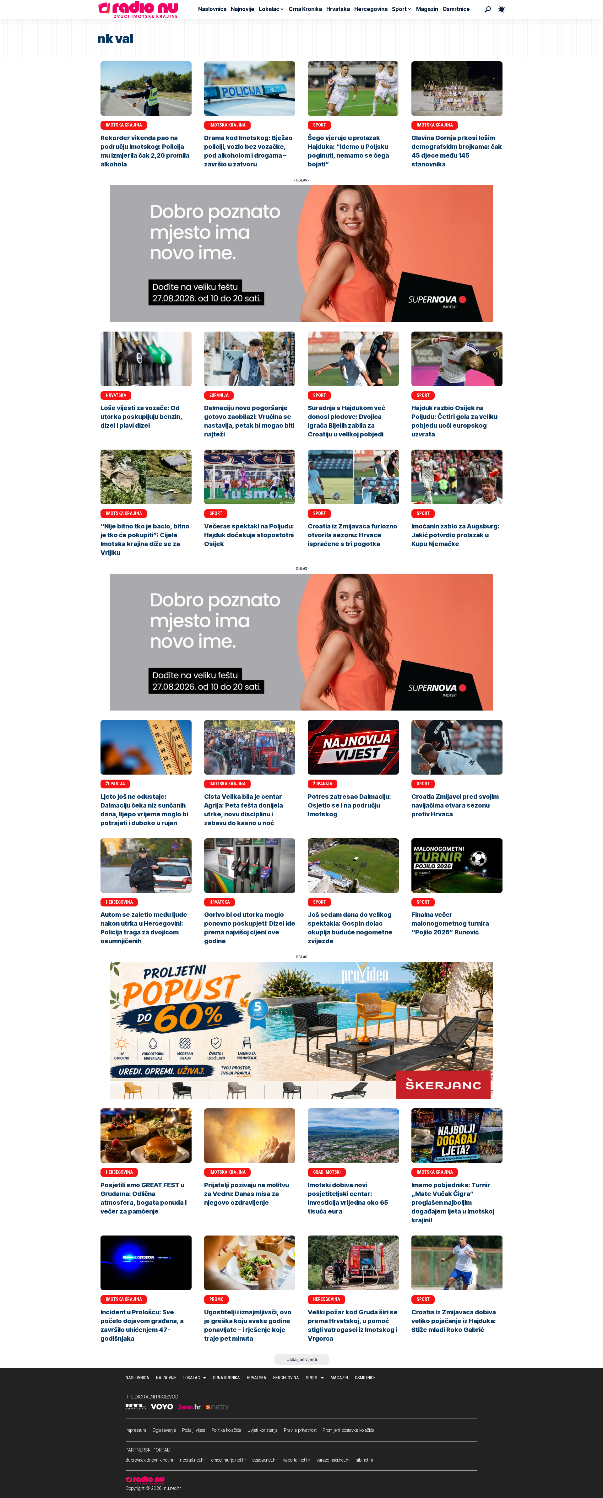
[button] (488, 9)
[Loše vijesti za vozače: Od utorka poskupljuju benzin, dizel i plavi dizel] (146, 359)
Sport (319, 124)
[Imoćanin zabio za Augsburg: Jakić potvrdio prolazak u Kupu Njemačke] (457, 477)
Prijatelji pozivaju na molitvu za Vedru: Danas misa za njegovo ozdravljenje (246, 1193)
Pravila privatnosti (301, 1430)
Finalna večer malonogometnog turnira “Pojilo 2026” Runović (450, 923)
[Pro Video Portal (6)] (301, 1030)
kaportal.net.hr (296, 1460)
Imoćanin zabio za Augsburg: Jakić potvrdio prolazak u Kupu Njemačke (455, 535)
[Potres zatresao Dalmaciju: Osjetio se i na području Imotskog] (353, 747)
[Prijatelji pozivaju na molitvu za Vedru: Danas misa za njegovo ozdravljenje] (249, 1135)
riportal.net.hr (192, 1460)
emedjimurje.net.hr (228, 1460)
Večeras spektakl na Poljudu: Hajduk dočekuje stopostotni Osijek (249, 535)
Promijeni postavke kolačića (348, 1430)
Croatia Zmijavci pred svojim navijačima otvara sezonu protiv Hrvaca (455, 805)
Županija (219, 395)
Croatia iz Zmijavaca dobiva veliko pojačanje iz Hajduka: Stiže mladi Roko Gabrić (453, 1320)
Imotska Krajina (124, 124)
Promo (216, 1299)
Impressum (136, 1430)
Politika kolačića (226, 1430)
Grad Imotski (327, 1172)
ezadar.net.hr (265, 1460)
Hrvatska (116, 395)
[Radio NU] (138, 9)
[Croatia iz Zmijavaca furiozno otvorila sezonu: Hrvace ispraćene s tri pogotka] (353, 477)
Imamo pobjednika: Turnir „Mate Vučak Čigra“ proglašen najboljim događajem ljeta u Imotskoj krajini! (452, 1202)
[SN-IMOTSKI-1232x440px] (301, 253)
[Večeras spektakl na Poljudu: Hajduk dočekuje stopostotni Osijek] (249, 477)
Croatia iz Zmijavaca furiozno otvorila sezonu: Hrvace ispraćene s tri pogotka (352, 535)
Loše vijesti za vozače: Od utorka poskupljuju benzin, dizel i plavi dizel (141, 416)
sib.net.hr (364, 1460)
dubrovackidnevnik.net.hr (150, 1460)
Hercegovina (119, 902)
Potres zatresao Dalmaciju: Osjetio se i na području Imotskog (349, 805)
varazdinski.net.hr (333, 1460)
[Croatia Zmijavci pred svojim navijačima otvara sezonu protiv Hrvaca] (457, 747)
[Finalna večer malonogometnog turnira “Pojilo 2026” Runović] (457, 865)
